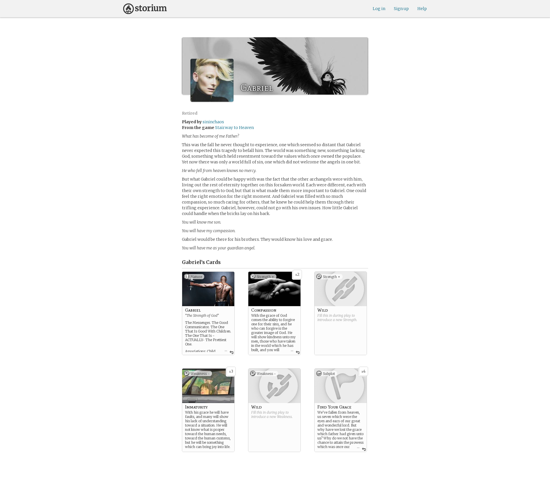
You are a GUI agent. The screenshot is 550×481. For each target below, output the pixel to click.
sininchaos (213, 121)
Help (422, 8)
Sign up (401, 8)
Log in (379, 8)
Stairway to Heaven (234, 127)
